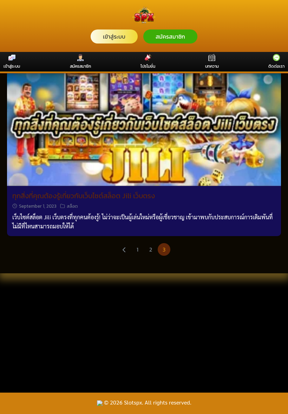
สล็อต (72, 206)
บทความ (212, 66)
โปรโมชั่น (147, 66)
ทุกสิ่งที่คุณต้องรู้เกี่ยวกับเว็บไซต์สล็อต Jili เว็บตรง (83, 196)
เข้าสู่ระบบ (114, 36)
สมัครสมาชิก (170, 36)
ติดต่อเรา (276, 66)
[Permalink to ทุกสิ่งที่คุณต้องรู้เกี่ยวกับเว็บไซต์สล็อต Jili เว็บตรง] (144, 113)
